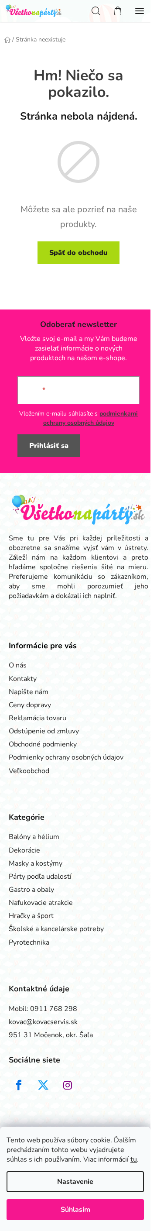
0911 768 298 (53, 1009)
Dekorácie (24, 850)
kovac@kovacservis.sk (43, 1022)
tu (133, 1159)
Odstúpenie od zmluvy (44, 731)
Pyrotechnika (29, 942)
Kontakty (23, 679)
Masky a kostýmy (35, 863)
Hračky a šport (31, 916)
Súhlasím (75, 1209)
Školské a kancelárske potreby (56, 929)
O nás (18, 665)
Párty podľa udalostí (40, 876)
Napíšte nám (28, 692)
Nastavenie (75, 1181)
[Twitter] (43, 1085)
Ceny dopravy (30, 705)
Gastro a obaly (31, 889)
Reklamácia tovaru (37, 718)
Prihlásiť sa (48, 445)
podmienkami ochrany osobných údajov (90, 417)
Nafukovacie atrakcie (41, 903)
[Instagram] (68, 1085)
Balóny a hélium (34, 837)
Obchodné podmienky (43, 744)
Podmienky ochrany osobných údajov (66, 757)
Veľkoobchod (29, 771)
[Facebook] (19, 1085)
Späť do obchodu (78, 253)
